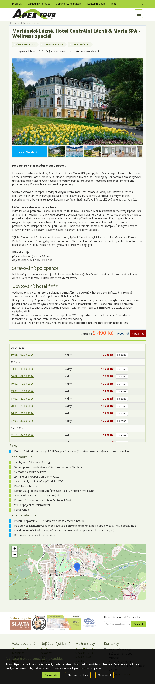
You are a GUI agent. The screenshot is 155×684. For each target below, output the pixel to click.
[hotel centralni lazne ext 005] (77, 101)
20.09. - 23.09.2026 (22, 406)
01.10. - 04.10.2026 (22, 435)
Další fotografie (28, 151)
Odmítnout (104, 675)
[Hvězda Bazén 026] (74, 152)
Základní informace (39, 3)
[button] (77, 567)
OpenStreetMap (17, 599)
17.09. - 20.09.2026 (22, 398)
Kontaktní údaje (96, 3)
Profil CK (17, 3)
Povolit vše (51, 675)
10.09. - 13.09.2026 (22, 383)
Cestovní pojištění (20, 618)
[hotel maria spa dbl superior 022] (110, 152)
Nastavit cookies (78, 675)
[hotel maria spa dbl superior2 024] (127, 152)
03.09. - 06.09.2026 (22, 369)
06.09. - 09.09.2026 (22, 376)
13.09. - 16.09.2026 (22, 391)
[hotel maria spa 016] (92, 152)
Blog (113, 3)
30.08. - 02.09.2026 (22, 354)
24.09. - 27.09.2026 (22, 413)
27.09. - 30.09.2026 (22, 421)
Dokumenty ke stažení (68, 3)
